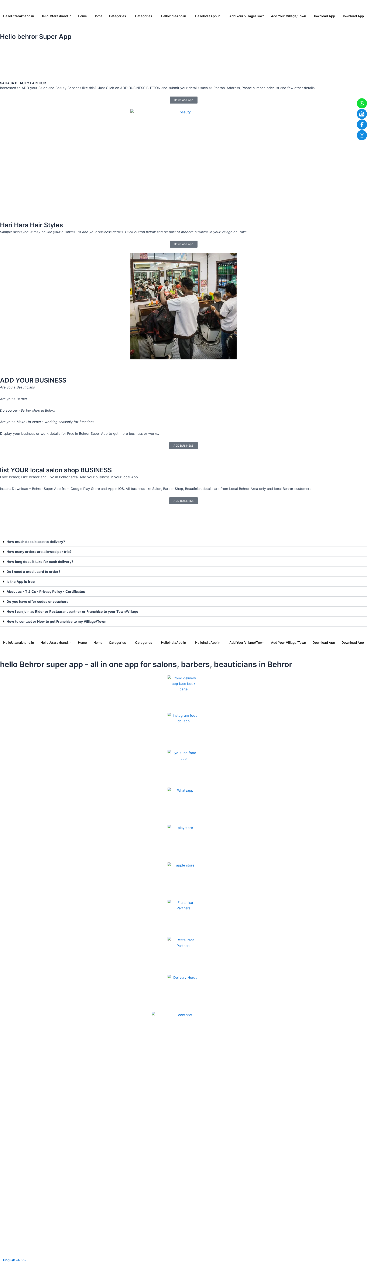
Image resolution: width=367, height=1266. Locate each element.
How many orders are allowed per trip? (39, 552)
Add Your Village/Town (246, 16)
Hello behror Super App (36, 36)
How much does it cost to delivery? (36, 542)
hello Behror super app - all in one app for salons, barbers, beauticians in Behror (146, 664)
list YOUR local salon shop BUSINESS (56, 470)
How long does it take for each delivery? (40, 561)
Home (82, 16)
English (9, 1260)
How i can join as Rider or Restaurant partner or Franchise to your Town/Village (72, 611)
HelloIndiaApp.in (173, 16)
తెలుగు (21, 1260)
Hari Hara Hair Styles (31, 225)
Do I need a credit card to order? (33, 571)
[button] (183, 542)
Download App (324, 16)
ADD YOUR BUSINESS (33, 380)
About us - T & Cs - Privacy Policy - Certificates (46, 591)
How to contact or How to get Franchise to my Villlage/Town (56, 621)
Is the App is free (21, 581)
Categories (117, 16)
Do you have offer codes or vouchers (37, 601)
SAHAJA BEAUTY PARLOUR (23, 83)
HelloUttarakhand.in (18, 16)
